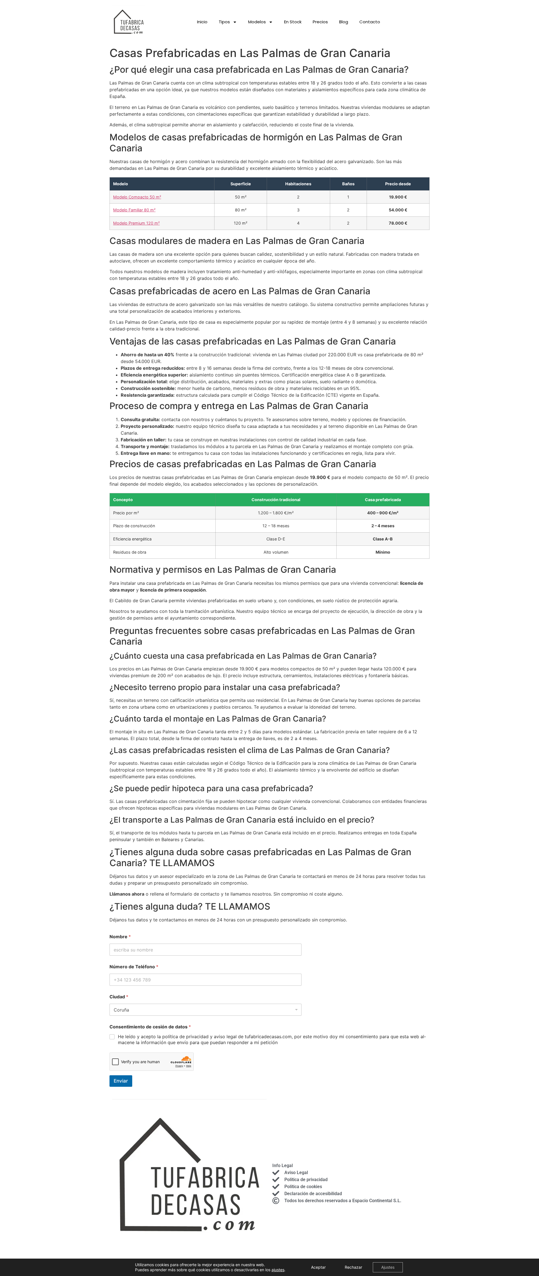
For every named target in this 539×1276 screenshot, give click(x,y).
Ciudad (118, 996)
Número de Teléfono (133, 966)
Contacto (369, 22)
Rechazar (353, 1267)
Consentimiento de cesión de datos (150, 1027)
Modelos (257, 22)
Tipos (224, 22)
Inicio (202, 22)
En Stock (293, 22)
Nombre (120, 936)
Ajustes (387, 1267)
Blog (343, 22)
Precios (320, 22)
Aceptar (318, 1267)
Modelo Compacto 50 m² (137, 197)
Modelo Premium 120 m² (136, 223)
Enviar (121, 1081)
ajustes (277, 1269)
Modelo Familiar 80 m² (134, 209)
